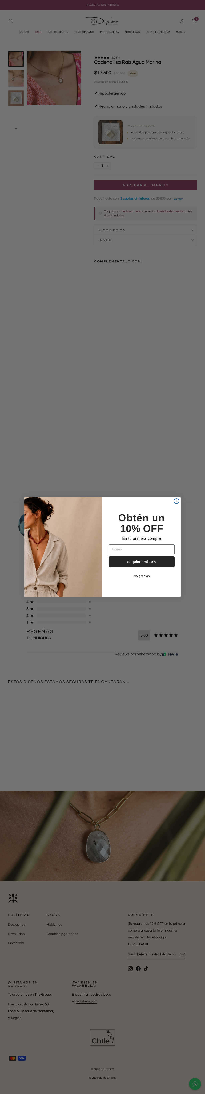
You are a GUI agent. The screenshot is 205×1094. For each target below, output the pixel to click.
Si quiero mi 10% (141, 562)
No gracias (141, 576)
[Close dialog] (176, 501)
